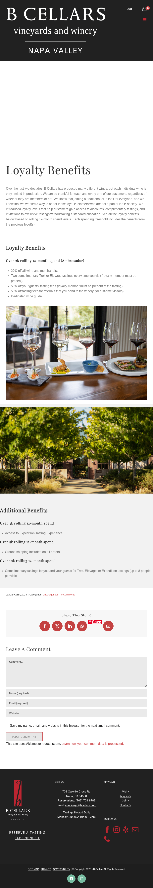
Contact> (125, 805)
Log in (131, 8)
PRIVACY (46, 869)
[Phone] (107, 839)
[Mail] (135, 829)
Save (96, 622)
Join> (125, 800)
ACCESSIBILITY (61, 869)
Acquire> (125, 796)
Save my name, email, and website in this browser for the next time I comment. (65, 725)
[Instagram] (116, 829)
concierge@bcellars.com (80, 805)
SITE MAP (33, 869)
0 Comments (68, 594)
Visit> (125, 791)
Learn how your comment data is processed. (93, 743)
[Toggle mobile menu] (145, 20)
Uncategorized (51, 594)
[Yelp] (126, 829)
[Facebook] (107, 829)
